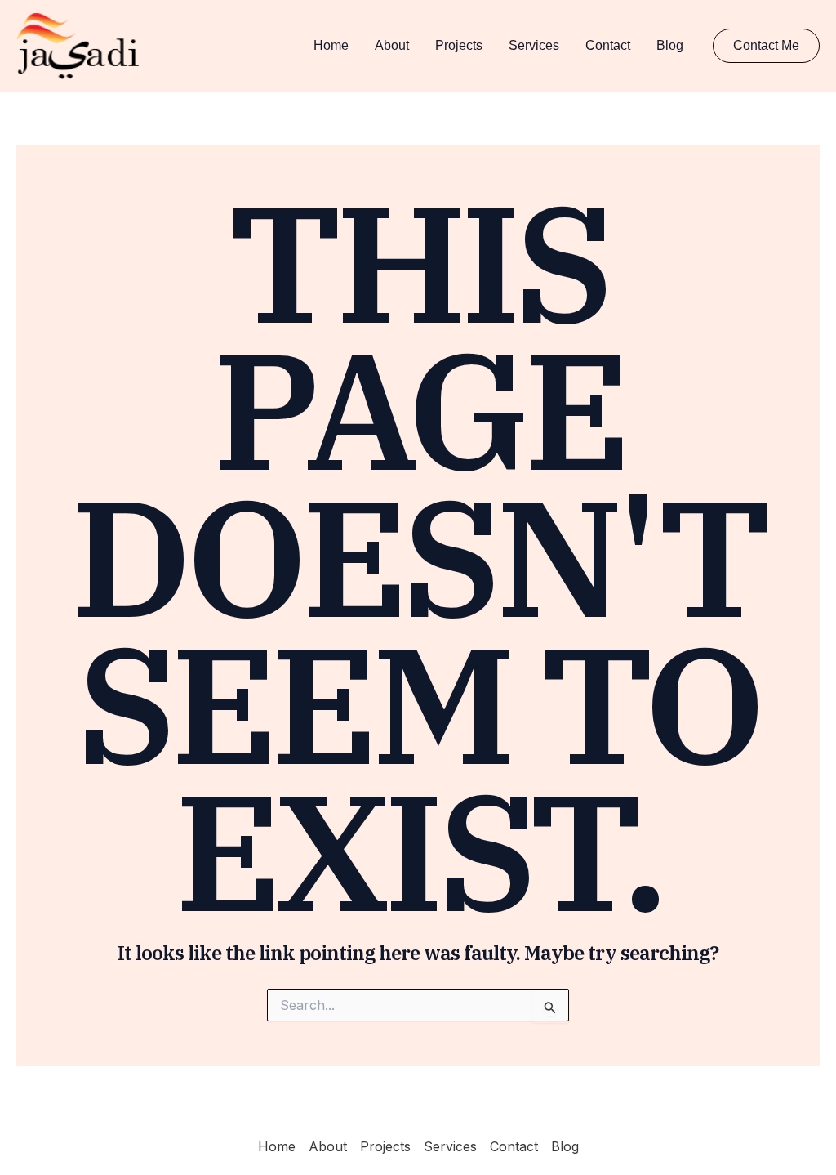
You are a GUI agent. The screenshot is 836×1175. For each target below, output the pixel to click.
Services (534, 45)
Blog (669, 45)
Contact (607, 45)
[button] (766, 46)
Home (331, 45)
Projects (458, 45)
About (392, 45)
